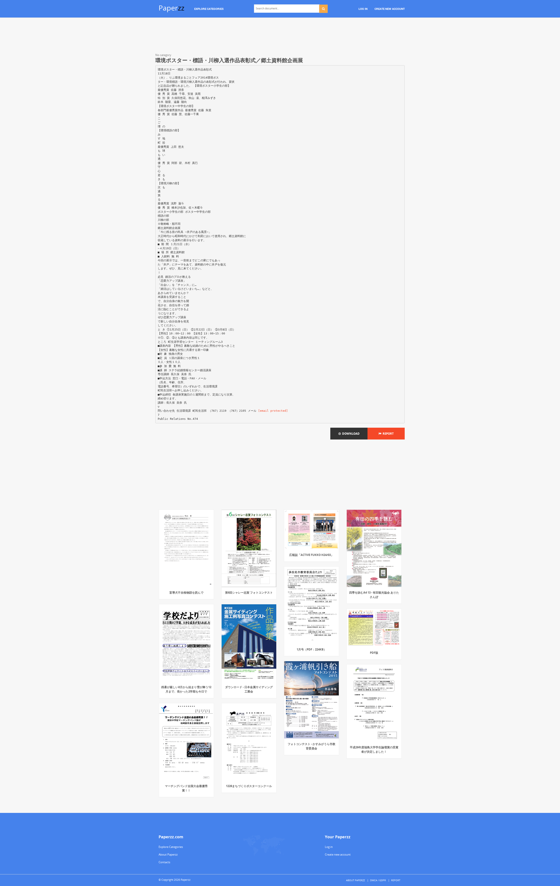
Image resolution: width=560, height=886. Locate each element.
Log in (329, 847)
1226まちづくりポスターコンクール (249, 786)
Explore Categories (171, 847)
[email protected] (273, 410)
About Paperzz (168, 854)
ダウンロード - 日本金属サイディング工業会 (249, 689)
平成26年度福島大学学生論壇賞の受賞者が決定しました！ (374, 749)
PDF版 (374, 653)
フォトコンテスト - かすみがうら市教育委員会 (311, 746)
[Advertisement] (280, 36)
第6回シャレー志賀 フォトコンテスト (249, 592)
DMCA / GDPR (378, 880)
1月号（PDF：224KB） (311, 649)
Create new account (338, 854)
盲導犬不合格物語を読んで (186, 592)
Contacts (164, 862)
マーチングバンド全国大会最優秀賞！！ (186, 788)
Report (387, 434)
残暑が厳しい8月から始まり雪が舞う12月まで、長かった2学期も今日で (186, 689)
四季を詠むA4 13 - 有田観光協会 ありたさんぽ (374, 595)
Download (350, 434)
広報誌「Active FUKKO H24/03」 (311, 555)
